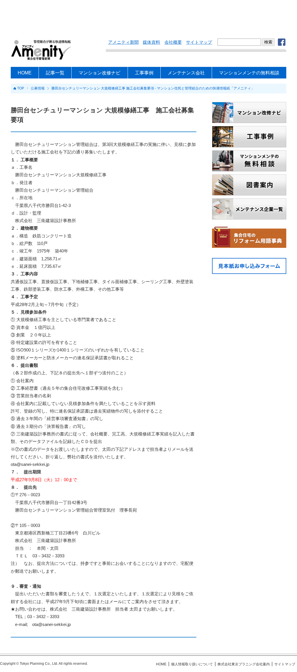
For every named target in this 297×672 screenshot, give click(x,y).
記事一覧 (55, 72)
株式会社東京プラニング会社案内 (244, 664)
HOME (25, 72)
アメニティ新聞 (123, 42)
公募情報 (38, 88)
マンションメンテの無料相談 (249, 72)
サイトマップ (199, 42)
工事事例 (144, 72)
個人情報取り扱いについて (192, 664)
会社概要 (173, 42)
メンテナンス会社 (186, 72)
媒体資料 (151, 42)
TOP (20, 88)
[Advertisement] (148, 16)
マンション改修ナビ (99, 72)
